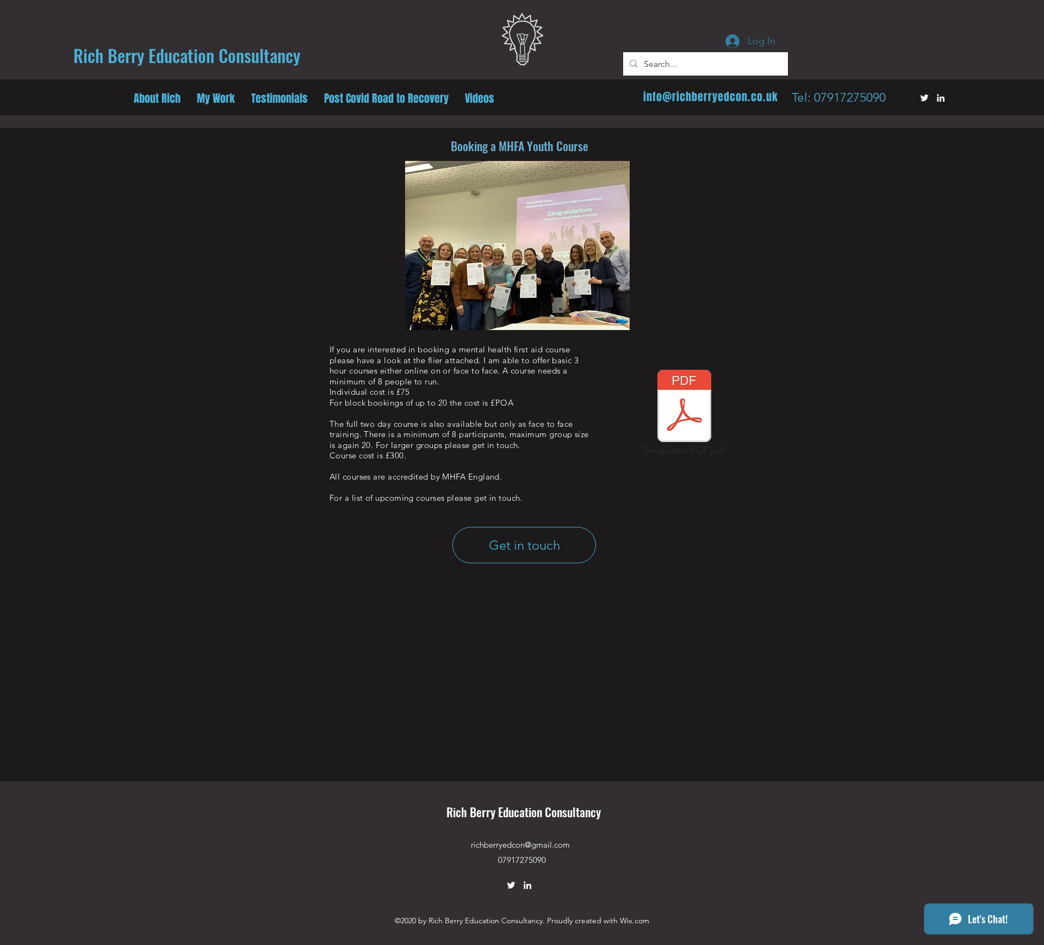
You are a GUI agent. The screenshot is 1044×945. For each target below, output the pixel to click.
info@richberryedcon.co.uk (710, 97)
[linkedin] (940, 97)
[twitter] (924, 97)
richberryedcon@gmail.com (520, 845)
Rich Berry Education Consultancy (523, 811)
